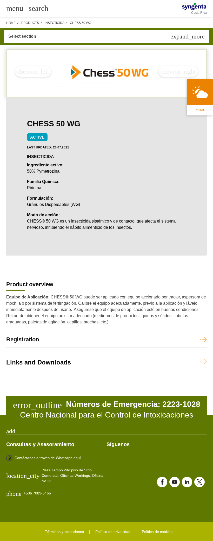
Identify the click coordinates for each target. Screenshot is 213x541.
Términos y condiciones (64, 532)
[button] (33, 71)
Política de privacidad (112, 532)
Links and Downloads (38, 362)
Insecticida (54, 23)
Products (30, 23)
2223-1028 (181, 404)
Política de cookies (157, 532)
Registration (22, 339)
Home (11, 23)
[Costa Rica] (194, 6)
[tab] (106, 431)
